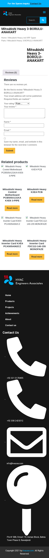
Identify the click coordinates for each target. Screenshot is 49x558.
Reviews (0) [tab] (11, 72)
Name (7, 122)
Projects (9, 307)
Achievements (12, 313)
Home (4, 38)
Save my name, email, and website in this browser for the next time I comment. (23, 143)
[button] (44, 12)
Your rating (9, 103)
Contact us (10, 325)
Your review (10, 107)
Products (10, 301)
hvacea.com (28, 550)
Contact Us (35, 3)
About (8, 319)
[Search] (43, 20)
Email (7, 130)
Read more (12, 208)
